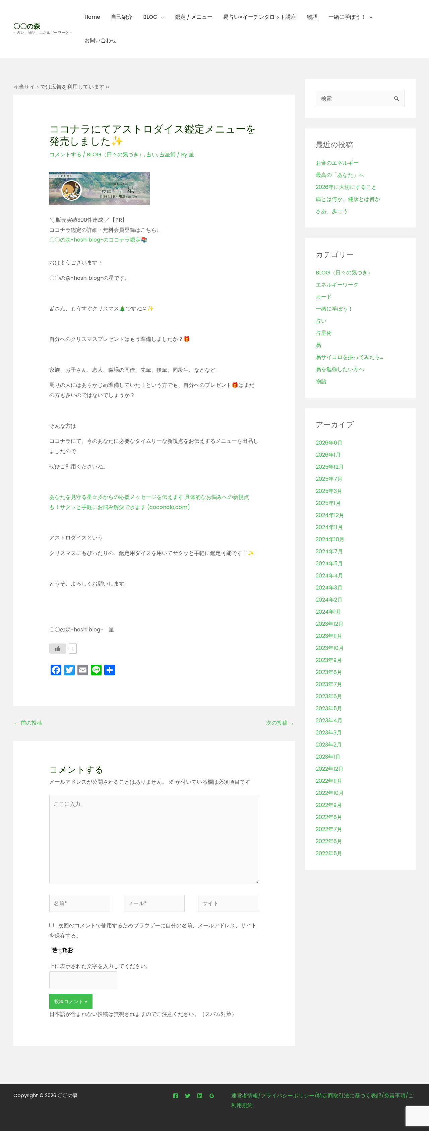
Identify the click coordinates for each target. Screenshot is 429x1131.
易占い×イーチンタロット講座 (259, 17)
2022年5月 (329, 853)
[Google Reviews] (211, 1095)
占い (151, 154)
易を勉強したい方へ (340, 369)
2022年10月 (330, 793)
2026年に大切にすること (346, 187)
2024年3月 (329, 588)
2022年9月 (329, 805)
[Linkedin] (199, 1095)
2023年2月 (329, 745)
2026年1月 (328, 455)
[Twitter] (187, 1095)
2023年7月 (329, 684)
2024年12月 (330, 515)
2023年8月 (329, 672)
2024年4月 (329, 575)
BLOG (150, 17)
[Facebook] (175, 1095)
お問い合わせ (100, 40)
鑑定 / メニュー (193, 17)
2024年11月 (329, 527)
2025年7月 (329, 479)
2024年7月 (329, 551)
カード (324, 297)
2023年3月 (329, 732)
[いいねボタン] (57, 649)
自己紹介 (121, 17)
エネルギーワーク (337, 285)
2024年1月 (328, 612)
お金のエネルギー (337, 163)
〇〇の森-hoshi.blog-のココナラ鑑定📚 (98, 240)
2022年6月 (329, 841)
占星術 (168, 154)
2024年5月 (329, 563)
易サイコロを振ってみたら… (349, 357)
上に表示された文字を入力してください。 (100, 966)
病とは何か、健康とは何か (348, 199)
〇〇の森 (26, 26)
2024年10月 (330, 539)
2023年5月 (329, 708)
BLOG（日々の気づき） (115, 154)
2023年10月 (330, 648)
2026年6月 (329, 443)
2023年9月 (329, 660)
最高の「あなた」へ (340, 175)
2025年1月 (328, 503)
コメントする (65, 154)
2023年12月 (330, 624)
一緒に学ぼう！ (347, 17)
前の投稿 (28, 723)
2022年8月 (329, 817)
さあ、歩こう (332, 211)
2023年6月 (329, 696)
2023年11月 (329, 636)
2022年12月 (330, 769)
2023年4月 (329, 720)
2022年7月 (329, 829)
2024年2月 (329, 600)
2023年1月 (328, 757)
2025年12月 (330, 467)
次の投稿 (280, 723)
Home (92, 17)
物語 (312, 17)
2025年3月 (329, 491)
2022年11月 (329, 781)
